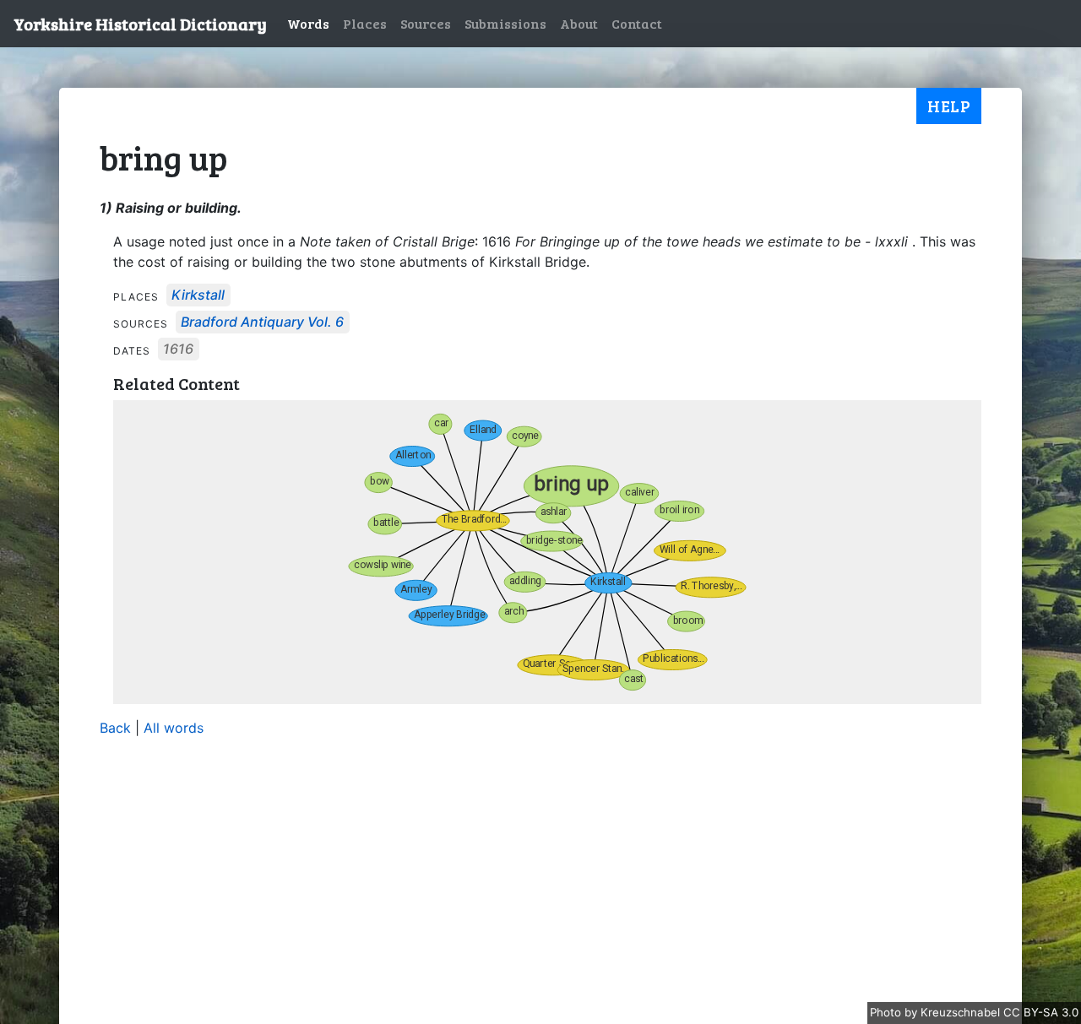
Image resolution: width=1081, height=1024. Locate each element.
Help (948, 105)
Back (115, 727)
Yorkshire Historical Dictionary (140, 23)
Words (308, 23)
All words (174, 727)
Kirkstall (198, 295)
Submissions (505, 23)
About (579, 23)
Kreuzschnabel (962, 1012)
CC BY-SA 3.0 (1040, 1012)
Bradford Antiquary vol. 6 (262, 322)
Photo (887, 1012)
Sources (425, 23)
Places (365, 23)
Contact (636, 23)
